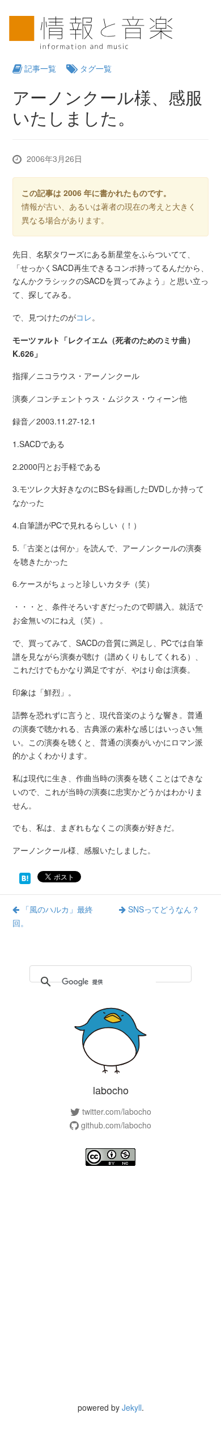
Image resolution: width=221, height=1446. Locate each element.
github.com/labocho (115, 1125)
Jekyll (132, 1407)
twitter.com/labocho (115, 1111)
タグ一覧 (95, 68)
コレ (84, 317)
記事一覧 (39, 68)
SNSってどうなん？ (162, 909)
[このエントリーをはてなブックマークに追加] (25, 877)
